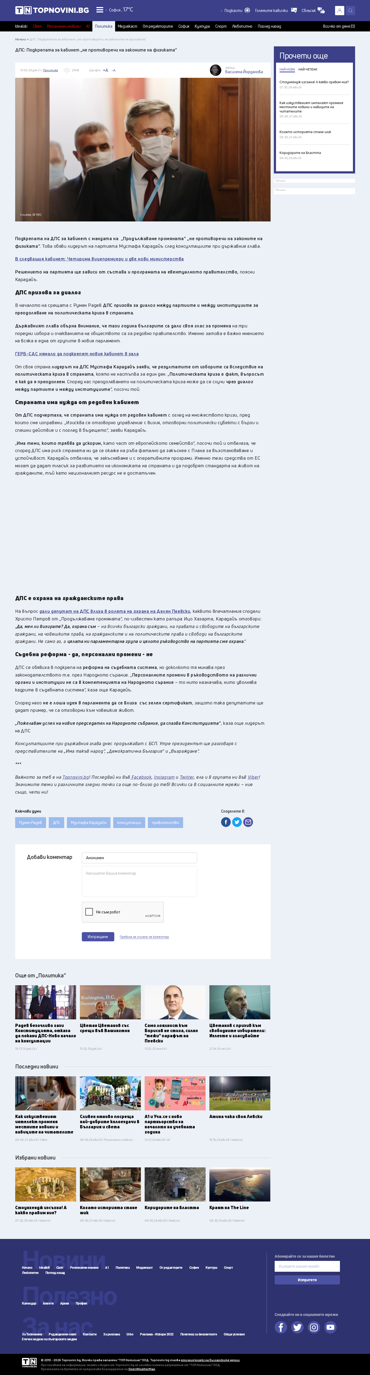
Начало (27, 1268)
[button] (237, 10)
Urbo (129, 1334)
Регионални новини (64, 26)
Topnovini (29, 1362)
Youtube (330, 1327)
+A (105, 70)
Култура (202, 26)
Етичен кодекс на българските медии (49, 1339)
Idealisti (21, 26)
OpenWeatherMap (141, 1369)
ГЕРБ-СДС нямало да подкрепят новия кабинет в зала (77, 353)
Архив (64, 1303)
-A (113, 70)
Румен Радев (30, 822)
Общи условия (234, 1334)
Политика (103, 26)
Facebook (281, 1327)
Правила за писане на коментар (144, 937)
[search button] (350, 10)
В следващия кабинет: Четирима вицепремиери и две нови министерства (99, 259)
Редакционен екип (62, 1334)
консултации (129, 822)
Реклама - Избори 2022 (157, 1334)
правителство (165, 822)
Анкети (48, 1303)
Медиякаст (127, 26)
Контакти (89, 1334)
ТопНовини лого (52, 11)
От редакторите (158, 26)
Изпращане (98, 936)
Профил (81, 1303)
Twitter (297, 1327)
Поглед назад (269, 26)
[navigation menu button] (99, 9)
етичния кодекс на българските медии (210, 1360)
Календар (29, 1303)
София (184, 26)
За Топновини (32, 1334)
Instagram (314, 1327)
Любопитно (242, 26)
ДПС (56, 822)
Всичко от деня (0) (339, 26)
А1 (88, 26)
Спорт (221, 26)
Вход (339, 10)
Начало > (22, 39)
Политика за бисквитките (198, 1334)
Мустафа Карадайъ (88, 822)
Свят (37, 26)
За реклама (111, 1334)
